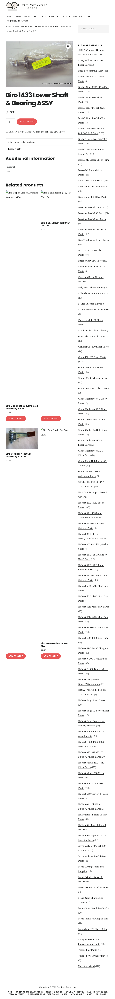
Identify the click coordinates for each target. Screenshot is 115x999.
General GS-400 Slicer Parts (93, 346)
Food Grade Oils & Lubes (91, 330)
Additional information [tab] (21, 142)
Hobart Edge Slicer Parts (91, 700)
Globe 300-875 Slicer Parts (92, 377)
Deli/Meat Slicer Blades (91, 287)
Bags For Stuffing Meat (90, 70)
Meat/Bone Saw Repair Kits (93, 918)
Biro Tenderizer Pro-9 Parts (93, 239)
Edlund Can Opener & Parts (93, 293)
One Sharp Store (27, 6)
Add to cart (26, 121)
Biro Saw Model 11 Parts (91, 207)
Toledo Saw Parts (87, 949)
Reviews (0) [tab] (14, 148)
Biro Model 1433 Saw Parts (44, 26)
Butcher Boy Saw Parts (90, 260)
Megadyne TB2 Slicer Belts (92, 929)
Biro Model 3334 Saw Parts (92, 196)
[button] (68, 46)
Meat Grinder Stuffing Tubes (93, 887)
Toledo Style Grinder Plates (93, 955)
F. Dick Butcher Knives (90, 303)
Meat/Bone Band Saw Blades (93, 908)
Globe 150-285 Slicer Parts (92, 357)
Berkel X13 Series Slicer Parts (93, 159)
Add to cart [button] (15, 418)
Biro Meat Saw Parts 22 (90, 180)
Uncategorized (86, 966)
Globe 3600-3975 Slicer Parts (93, 388)
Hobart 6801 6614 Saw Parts (93, 637)
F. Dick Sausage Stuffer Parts (93, 309)
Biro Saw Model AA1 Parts (92, 219)
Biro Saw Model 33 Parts (91, 213)
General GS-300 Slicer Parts (93, 336)
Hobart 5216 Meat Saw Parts (93, 606)
